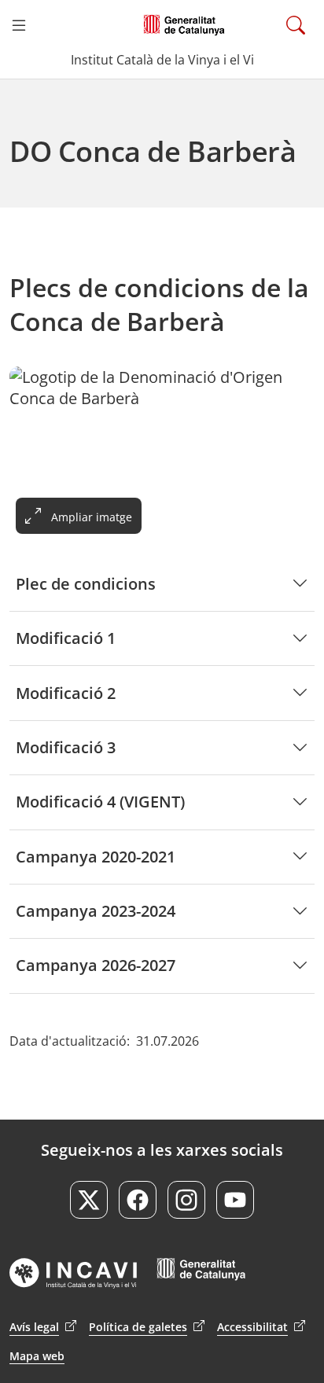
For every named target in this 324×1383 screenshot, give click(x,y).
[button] (18, 25)
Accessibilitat (261, 1326)
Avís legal (42, 1326)
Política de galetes (146, 1326)
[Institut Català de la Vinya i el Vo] (184, 25)
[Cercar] (296, 25)
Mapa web (36, 1355)
